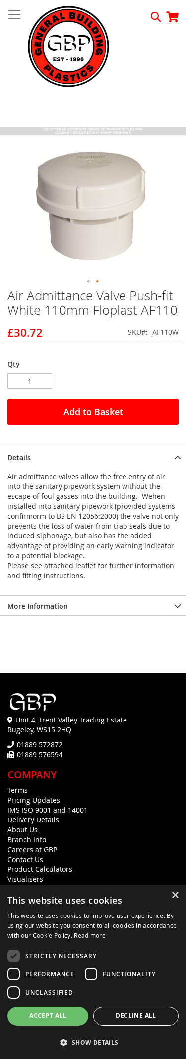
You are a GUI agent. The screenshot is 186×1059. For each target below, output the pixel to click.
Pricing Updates (33, 800)
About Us (22, 829)
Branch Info (26, 839)
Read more (90, 935)
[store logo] (68, 47)
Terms (17, 790)
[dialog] (93, 972)
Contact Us (25, 859)
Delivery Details (33, 819)
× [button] (175, 895)
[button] (88, 281)
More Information (37, 606)
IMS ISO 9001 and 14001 (47, 810)
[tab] (93, 457)
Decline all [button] (136, 1015)
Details (19, 457)
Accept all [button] (47, 1015)
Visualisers (25, 879)
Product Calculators (39, 869)
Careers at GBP (32, 849)
